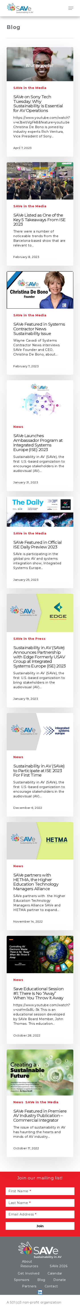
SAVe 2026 (58, 1266)
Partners (29, 1286)
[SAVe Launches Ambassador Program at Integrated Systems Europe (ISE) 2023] (40, 435)
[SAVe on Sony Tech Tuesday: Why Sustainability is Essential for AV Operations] (40, 102)
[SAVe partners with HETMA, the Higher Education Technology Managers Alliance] (40, 876)
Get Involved (28, 1273)
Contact (51, 1286)
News (18, 427)
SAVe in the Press (29, 639)
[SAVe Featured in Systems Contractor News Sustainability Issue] (40, 323)
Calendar (55, 1273)
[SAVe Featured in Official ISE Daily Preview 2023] (40, 542)
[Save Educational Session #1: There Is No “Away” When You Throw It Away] (40, 990)
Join (40, 1226)
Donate (59, 1280)
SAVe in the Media (29, 88)
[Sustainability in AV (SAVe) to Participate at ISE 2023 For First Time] (40, 765)
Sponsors (21, 1280)
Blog (41, 1280)
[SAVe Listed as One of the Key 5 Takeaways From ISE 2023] (40, 214)
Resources (29, 1266)
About (27, 1261)
